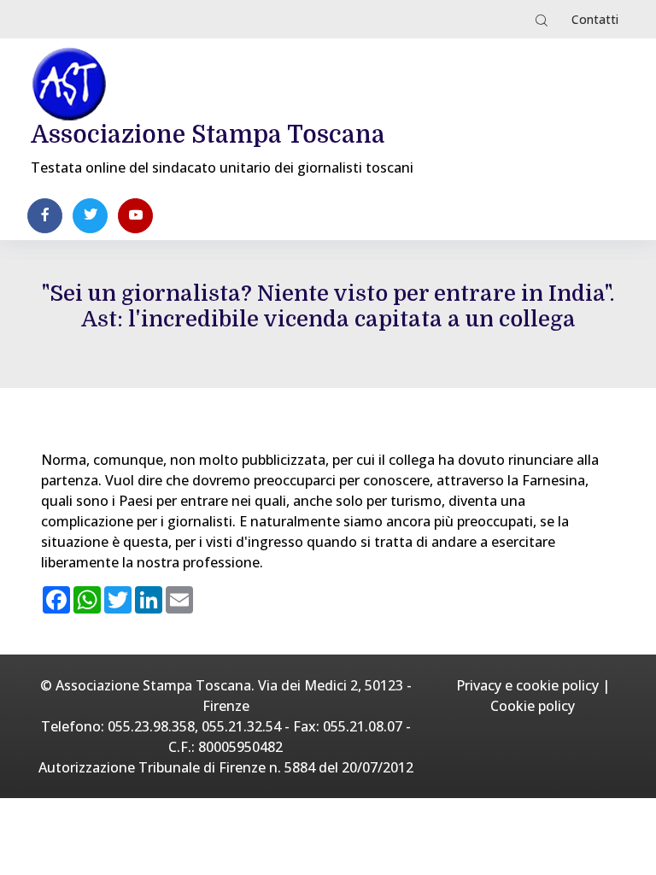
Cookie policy (532, 705)
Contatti (594, 19)
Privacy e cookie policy (527, 685)
